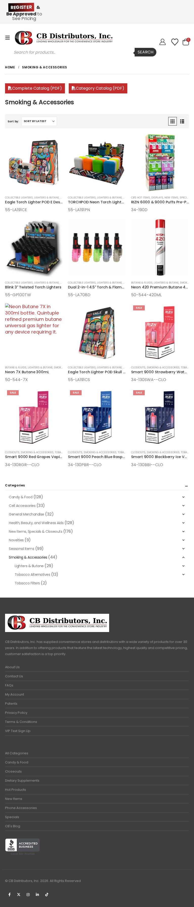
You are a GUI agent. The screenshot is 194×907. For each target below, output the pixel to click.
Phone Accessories (21, 807)
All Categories (16, 753)
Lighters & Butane (46, 198)
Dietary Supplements (22, 780)
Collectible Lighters (19, 198)
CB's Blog (12, 826)
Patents (11, 703)
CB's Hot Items (140, 198)
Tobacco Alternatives (32, 574)
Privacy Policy (16, 712)
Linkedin (37, 894)
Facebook (9, 894)
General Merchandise (26, 514)
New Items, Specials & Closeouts (35, 531)
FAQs (9, 685)
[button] (9, 37)
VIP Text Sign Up (18, 730)
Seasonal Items (21, 548)
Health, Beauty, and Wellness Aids (36, 522)
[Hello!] (162, 42)
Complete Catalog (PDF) (37, 88)
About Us (12, 667)
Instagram (28, 894)
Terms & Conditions (21, 721)
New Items (13, 798)
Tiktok (47, 894)
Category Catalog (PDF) (100, 88)
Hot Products (15, 789)
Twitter (18, 894)
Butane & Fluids (142, 283)
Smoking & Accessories (163, 367)
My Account (14, 694)
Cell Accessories (22, 505)
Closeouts (138, 367)
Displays (157, 198)
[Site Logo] (63, 38)
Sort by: (13, 121)
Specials (12, 817)
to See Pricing (24, 13)
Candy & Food (20, 497)
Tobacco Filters (27, 583)
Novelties (16, 540)
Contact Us (14, 676)
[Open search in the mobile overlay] (82, 52)
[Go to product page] (34, 162)
